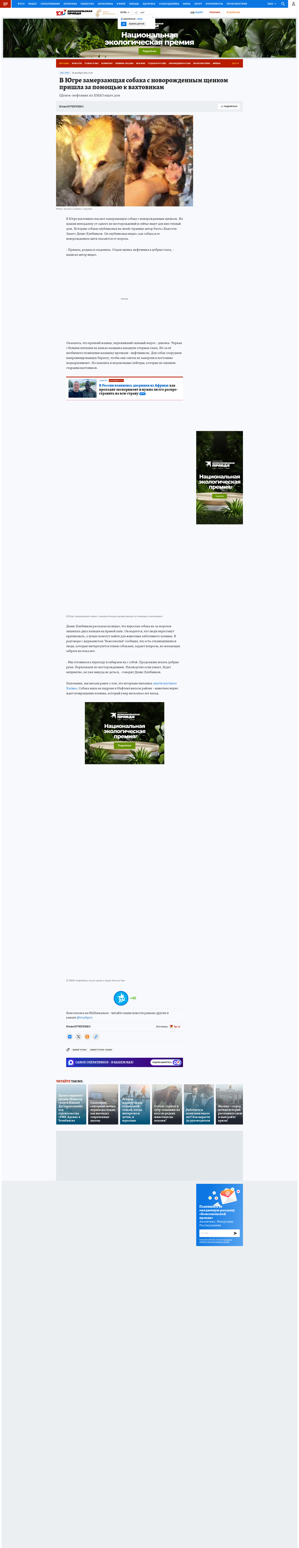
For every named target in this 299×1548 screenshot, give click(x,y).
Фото (21, 3)
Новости (77, 63)
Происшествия (237, 3)
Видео (32, 3)
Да (124, 24)
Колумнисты (214, 3)
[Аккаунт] (293, 4)
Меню (5, 4)
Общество (87, 3)
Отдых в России (157, 63)
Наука (186, 3)
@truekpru (84, 1017)
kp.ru (177, 1026)
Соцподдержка (169, 3)
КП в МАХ (140, 63)
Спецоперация (50, 3)
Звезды (134, 3)
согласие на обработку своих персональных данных (215, 1240)
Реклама (214, 12)
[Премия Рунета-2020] (103, 12)
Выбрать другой (136, 24)
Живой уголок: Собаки (101, 1050)
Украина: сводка (124, 63)
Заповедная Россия (179, 63)
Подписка (233, 12)
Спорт (198, 3)
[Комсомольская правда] (74, 12)
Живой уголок (79, 1050)
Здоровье (149, 3)
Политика (70, 3)
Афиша (216, 63)
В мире (121, 3)
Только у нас (92, 63)
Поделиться (230, 106)
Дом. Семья (64, 73)
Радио (199, 12)
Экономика (105, 3)
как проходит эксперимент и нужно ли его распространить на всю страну (138, 389)
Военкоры (106, 63)
